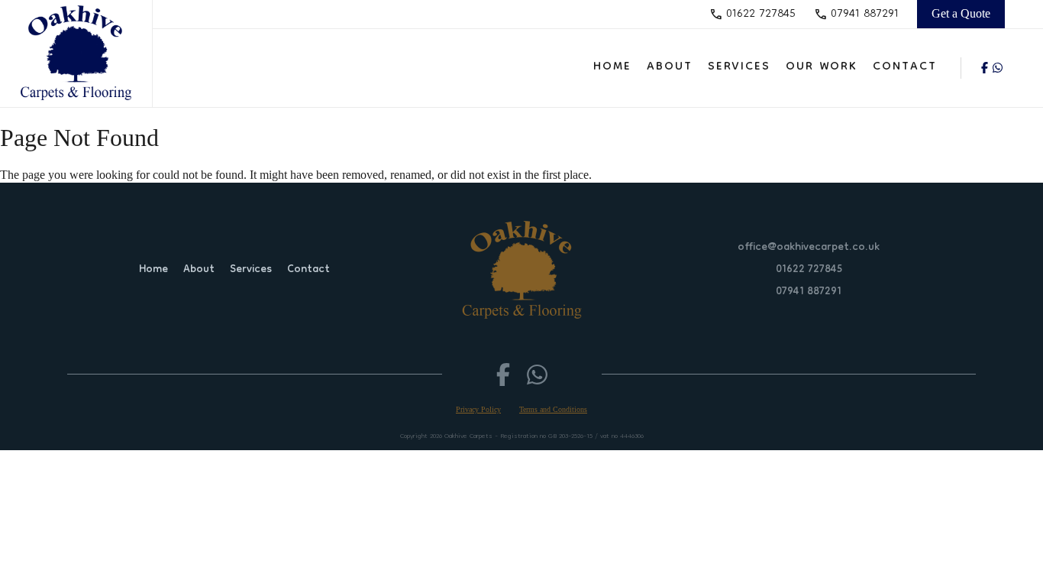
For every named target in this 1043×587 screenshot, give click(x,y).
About (670, 67)
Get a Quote (961, 13)
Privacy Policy (478, 409)
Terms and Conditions (553, 409)
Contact (905, 67)
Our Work (821, 67)
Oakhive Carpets (468, 436)
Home (612, 67)
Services (739, 67)
